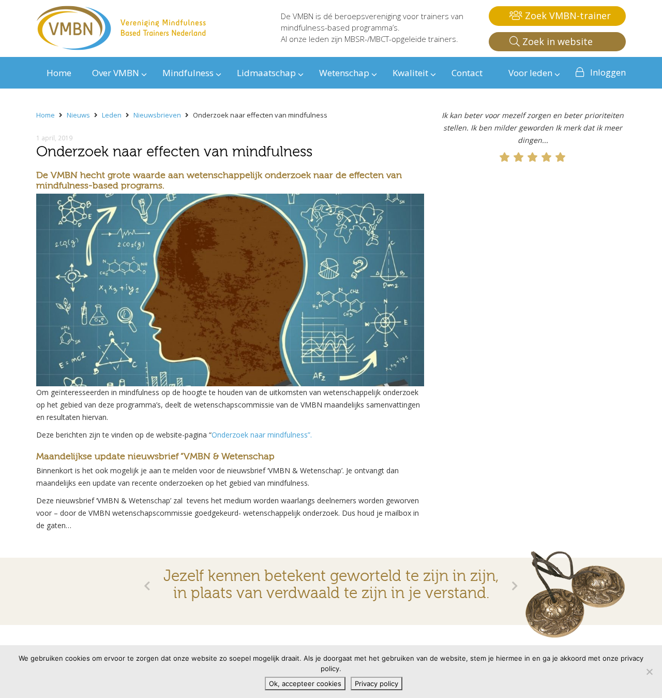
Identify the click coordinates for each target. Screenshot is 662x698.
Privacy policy (376, 683)
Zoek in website (556, 41)
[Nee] (649, 671)
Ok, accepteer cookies (305, 683)
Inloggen (608, 72)
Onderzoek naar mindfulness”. (262, 435)
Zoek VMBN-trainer (566, 15)
